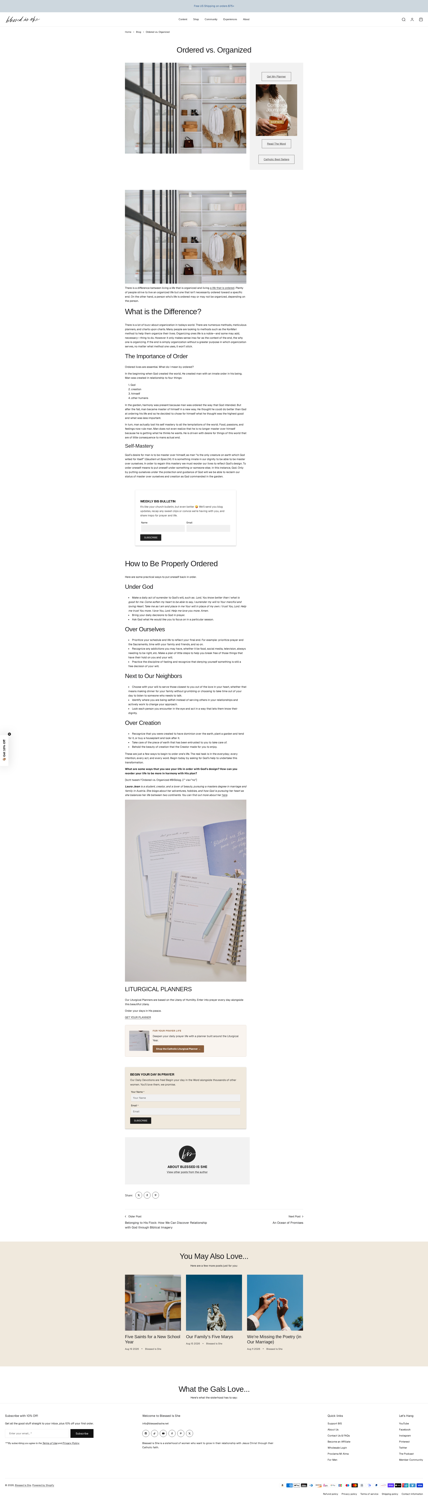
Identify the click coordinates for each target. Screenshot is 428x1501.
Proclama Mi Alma (338, 1453)
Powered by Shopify (43, 1485)
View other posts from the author (187, 1172)
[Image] (276, 110)
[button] (4, 750)
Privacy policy (349, 1493)
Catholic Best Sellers (276, 159)
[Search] (403, 19)
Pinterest (404, 1441)
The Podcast (406, 1453)
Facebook (405, 1429)
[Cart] (421, 19)
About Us (333, 1429)
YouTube (404, 1423)
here (224, 795)
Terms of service (369, 1493)
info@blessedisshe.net (155, 1423)
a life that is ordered (222, 288)
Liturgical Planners (210, 6)
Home (128, 31)
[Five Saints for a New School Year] (153, 1303)
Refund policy (330, 1493)
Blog (138, 31)
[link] (138, 1195)
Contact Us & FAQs (339, 1435)
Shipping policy (390, 1493)
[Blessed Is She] (22, 19)
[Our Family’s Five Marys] (214, 1303)
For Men (332, 1459)
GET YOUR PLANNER (138, 1017)
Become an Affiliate (339, 1441)
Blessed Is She (23, 1485)
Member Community (411, 1459)
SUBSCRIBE (150, 537)
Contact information (412, 1493)
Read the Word (276, 144)
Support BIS (335, 1423)
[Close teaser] (9, 734)
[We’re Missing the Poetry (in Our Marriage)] (275, 1303)
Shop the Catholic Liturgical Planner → (178, 1048)
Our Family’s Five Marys (209, 1336)
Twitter (403, 1447)
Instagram (405, 1435)
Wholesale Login (337, 1447)
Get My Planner (276, 76)
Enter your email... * (20, 1433)
